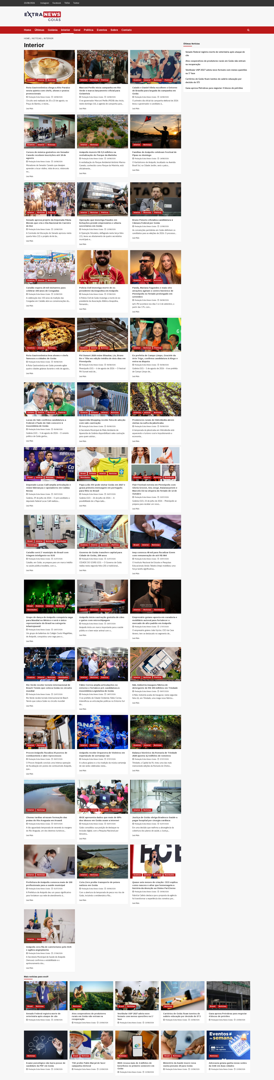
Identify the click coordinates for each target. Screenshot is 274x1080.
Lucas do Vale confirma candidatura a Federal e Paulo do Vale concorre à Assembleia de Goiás (46, 423)
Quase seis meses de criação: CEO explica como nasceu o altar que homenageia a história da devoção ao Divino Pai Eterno (155, 885)
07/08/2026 (111, 294)
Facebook (57, 3)
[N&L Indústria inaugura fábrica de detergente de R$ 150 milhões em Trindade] (155, 664)
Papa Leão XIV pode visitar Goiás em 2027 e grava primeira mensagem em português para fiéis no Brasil (102, 488)
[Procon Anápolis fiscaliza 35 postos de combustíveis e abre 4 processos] (49, 732)
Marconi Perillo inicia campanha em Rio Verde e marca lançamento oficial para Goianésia (100, 90)
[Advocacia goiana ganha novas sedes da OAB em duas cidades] (228, 1045)
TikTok (67, 3)
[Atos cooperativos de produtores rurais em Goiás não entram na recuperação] (91, 995)
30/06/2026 (111, 889)
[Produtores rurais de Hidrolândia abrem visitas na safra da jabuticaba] (155, 399)
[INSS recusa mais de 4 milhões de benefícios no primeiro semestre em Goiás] (137, 1045)
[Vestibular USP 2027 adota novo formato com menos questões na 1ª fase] (137, 995)
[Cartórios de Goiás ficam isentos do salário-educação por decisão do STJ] (183, 995)
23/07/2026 (164, 497)
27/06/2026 (58, 953)
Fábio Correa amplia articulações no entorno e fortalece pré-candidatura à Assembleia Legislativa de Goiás (99, 688)
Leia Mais (29, 108)
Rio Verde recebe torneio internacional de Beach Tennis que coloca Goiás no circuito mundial (49, 688)
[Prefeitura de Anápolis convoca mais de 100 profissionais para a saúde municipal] (49, 862)
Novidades (85, 477)
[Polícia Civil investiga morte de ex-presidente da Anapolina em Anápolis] (102, 267)
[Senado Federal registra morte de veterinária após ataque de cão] (46, 995)
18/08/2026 (58, 97)
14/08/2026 (164, 159)
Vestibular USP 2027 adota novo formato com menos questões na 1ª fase (216, 71)
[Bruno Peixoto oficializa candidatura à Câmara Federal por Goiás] (155, 199)
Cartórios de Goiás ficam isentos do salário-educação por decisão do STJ (214, 80)
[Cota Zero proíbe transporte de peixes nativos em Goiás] (102, 862)
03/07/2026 (58, 824)
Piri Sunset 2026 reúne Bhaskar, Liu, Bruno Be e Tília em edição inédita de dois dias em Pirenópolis (102, 358)
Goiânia (53, 30)
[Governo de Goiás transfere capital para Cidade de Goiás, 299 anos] (102, 532)
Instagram (44, 3)
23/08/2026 (58, 1020)
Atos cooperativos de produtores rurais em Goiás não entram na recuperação (216, 62)
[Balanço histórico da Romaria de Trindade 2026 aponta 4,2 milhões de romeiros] (155, 732)
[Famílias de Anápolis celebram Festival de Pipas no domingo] (155, 131)
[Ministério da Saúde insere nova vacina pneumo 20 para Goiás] (183, 1045)
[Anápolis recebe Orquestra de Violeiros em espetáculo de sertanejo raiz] (102, 732)
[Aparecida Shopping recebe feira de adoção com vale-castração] (102, 399)
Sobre (114, 30)
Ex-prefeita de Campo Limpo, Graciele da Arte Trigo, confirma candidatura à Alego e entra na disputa (155, 358)
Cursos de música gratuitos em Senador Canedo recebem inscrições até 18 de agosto (47, 155)
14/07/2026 (111, 694)
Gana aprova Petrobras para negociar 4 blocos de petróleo (214, 88)
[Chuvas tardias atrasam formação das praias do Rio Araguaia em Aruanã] (49, 797)
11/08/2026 (58, 294)
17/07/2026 (164, 627)
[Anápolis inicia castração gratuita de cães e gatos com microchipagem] (102, 597)
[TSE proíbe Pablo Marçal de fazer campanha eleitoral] (91, 1045)
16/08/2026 (111, 97)
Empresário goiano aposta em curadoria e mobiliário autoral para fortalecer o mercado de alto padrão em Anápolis (154, 620)
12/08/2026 (111, 229)
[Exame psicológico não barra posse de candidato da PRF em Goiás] (46, 1045)
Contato (126, 30)
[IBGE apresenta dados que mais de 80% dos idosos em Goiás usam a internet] (102, 797)
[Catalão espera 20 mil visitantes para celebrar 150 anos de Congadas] (49, 267)
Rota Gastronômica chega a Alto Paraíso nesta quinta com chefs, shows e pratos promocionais (48, 90)
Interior (65, 30)
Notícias (51, 80)
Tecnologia (32, 545)
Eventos (102, 30)
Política (88, 30)
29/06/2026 (164, 892)
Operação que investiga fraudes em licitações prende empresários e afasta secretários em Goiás (100, 223)
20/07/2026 (164, 559)
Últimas (39, 30)
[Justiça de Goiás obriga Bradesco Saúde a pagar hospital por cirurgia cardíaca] (155, 797)
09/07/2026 (164, 691)
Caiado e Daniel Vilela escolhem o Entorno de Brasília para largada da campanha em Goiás (154, 90)
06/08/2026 (164, 300)
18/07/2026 (58, 630)
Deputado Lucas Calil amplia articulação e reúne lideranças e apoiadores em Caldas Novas (48, 488)
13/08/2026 (58, 229)
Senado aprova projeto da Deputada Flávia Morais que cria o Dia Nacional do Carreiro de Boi (48, 223)
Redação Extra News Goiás (39, 97)
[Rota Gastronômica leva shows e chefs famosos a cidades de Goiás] (49, 335)
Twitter (76, 3)
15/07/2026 (58, 694)
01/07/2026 (164, 824)
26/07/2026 (111, 494)
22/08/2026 (58, 1069)
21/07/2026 (58, 559)
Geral (77, 30)
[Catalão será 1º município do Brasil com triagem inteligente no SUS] (49, 532)
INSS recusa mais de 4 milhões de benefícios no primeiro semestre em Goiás (135, 1066)
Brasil (30, 477)
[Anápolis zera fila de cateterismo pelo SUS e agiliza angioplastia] (49, 926)
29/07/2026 (58, 494)
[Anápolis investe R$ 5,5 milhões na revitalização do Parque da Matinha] (102, 131)
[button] (248, 30)
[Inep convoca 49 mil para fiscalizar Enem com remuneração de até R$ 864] (155, 532)
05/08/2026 (164, 365)
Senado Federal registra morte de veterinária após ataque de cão (215, 53)
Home (27, 30)
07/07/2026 (111, 759)
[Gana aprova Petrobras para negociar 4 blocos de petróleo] (228, 995)
